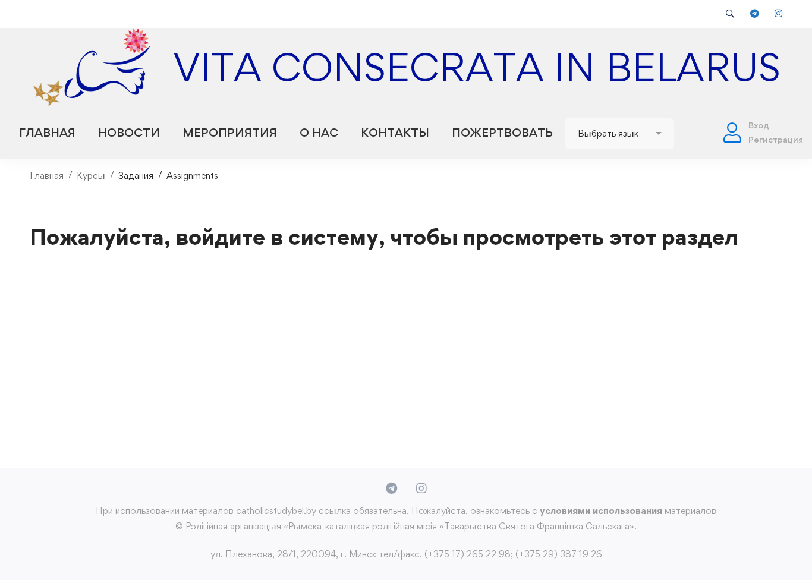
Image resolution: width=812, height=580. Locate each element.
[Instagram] (421, 488)
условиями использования (601, 510)
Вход (758, 125)
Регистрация (775, 139)
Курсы (91, 175)
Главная (47, 175)
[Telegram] (391, 488)
